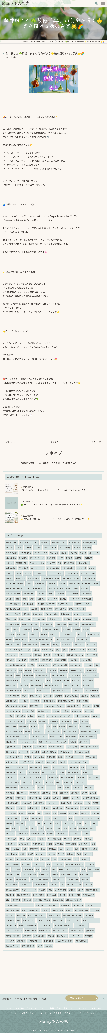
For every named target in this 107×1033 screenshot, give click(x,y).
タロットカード (35, 767)
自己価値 (9, 823)
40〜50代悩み (31, 721)
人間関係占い (20, 798)
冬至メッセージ (80, 783)
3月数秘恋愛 (95, 696)
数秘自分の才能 (44, 931)
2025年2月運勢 (88, 680)
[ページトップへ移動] (102, 998)
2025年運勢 (63, 670)
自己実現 (73, 553)
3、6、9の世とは (40, 747)
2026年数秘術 (34, 793)
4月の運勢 (41, 594)
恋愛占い (66, 629)
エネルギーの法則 (12, 818)
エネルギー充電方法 (49, 752)
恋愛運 (18, 675)
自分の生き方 (62, 936)
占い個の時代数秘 (81, 910)
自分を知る (10, 834)
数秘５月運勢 (20, 716)
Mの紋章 (34, 726)
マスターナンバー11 (77, 650)
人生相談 (86, 834)
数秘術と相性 (44, 874)
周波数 (57, 823)
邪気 (48, 680)
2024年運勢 (88, 558)
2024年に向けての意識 (89, 849)
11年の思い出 (11, 670)
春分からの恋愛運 (71, 696)
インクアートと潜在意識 (14, 583)
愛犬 (97, 665)
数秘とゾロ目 (65, 614)
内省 (41, 828)
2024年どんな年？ (40, 553)
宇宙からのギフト (44, 665)
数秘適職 (26, 614)
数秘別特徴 (60, 594)
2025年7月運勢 (85, 726)
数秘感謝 (63, 895)
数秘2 (8, 629)
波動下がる (76, 680)
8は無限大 (88, 936)
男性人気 (61, 854)
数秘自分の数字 (30, 931)
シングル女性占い (12, 696)
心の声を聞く (81, 777)
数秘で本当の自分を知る (30, 910)
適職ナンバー (83, 742)
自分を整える (39, 803)
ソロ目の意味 (26, 629)
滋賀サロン (10, 808)
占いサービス (94, 553)
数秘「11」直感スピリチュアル (33, 680)
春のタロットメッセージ (61, 691)
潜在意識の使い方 (44, 711)
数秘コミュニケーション (29, 543)
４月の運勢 (24, 701)
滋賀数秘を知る (46, 624)
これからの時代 (83, 563)
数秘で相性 (10, 895)
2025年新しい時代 (76, 670)
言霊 (59, 563)
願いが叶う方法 (74, 543)
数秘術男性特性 (81, 941)
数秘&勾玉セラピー (93, 905)
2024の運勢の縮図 (65, 859)
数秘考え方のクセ (23, 895)
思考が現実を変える (27, 788)
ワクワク (49, 828)
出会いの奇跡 (86, 660)
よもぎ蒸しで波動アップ (63, 926)
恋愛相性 (9, 573)
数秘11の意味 (39, 583)
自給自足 (22, 772)
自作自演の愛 (92, 767)
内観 (70, 818)
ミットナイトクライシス (14, 721)
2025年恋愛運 (28, 675)
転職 (54, 813)
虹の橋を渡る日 (60, 660)
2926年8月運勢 (11, 839)
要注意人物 (85, 813)
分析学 (60, 558)
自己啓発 (37, 548)
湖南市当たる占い (39, 619)
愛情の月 (51, 936)
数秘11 (15, 629)
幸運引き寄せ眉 (65, 548)
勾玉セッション (28, 920)
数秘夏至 (67, 619)
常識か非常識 (81, 568)
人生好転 (24, 828)
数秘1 (18, 599)
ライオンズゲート (76, 936)
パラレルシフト (68, 823)
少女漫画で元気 (33, 772)
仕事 (83, 869)
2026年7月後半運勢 (54, 839)
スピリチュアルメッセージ (54, 706)
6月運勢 (33, 828)
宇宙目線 (28, 757)
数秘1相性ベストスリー (53, 686)
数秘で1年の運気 (54, 915)
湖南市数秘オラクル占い (46, 604)
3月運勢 (29, 583)
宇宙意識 (84, 721)
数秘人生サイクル (12, 946)
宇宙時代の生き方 (26, 762)
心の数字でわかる (34, 941)
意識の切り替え (11, 788)
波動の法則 (40, 762)
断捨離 (79, 823)
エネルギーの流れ (12, 783)
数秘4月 (50, 594)
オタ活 (57, 828)
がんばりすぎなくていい (90, 808)
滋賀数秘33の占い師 (13, 594)
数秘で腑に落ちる (28, 946)
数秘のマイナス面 (50, 548)
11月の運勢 (10, 660)
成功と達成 (54, 885)
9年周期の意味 (91, 670)
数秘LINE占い (29, 691)
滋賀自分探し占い (55, 619)
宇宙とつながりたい (82, 716)
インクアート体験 (89, 578)
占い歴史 (69, 558)
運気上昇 (44, 634)
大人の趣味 (35, 752)
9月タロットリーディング (64, 640)
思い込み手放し (24, 844)
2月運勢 (18, 573)
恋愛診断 (9, 675)
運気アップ (31, 839)
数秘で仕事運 (23, 568)
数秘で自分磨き (28, 594)
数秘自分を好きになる (77, 609)
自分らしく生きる (56, 737)
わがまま (69, 849)
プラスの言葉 (11, 813)
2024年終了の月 (47, 650)
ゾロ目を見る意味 (51, 614)
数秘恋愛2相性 (88, 686)
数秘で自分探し (60, 609)
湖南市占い (52, 849)
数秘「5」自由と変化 (90, 675)
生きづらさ (30, 823)
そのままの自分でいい (14, 931)
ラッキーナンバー (12, 874)
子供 (54, 859)
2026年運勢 (10, 793)
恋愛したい (54, 634)
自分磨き (63, 599)
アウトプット (58, 864)
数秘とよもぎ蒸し (73, 920)
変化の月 (31, 716)
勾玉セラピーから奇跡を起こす (47, 905)
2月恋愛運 (27, 573)
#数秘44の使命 (27, 462)
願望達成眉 (87, 548)
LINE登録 (47, 798)
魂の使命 (31, 813)
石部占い (37, 629)
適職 (93, 844)
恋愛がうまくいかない (87, 828)
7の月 (65, 828)
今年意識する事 (21, 563)
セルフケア (38, 783)
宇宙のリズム (91, 757)
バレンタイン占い (72, 573)
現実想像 (25, 818)
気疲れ (94, 823)
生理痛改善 (10, 920)
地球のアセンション (13, 747)
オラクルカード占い (88, 573)
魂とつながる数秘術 (70, 731)
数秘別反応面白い (12, 890)
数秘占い (45, 869)
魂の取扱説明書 (71, 737)
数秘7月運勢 (73, 624)
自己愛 (47, 818)
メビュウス (10, 941)
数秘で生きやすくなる (73, 900)
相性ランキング (35, 696)
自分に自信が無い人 (13, 614)
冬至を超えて (77, 788)
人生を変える (75, 834)
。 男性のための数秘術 (64, 941)
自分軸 (22, 854)
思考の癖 (9, 798)
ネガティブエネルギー (61, 680)
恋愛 (36, 859)
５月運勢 (9, 716)
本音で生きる (48, 941)
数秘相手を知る (11, 543)
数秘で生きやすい (76, 931)
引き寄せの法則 (28, 711)
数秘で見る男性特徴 (29, 874)
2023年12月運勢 (11, 553)
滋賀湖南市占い (57, 910)
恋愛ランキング (39, 670)
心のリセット (38, 731)
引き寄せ (22, 813)
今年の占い (10, 915)
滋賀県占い (34, 634)
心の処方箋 (59, 844)
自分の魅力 (85, 880)
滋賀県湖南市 (65, 905)
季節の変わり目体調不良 (74, 864)
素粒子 (58, 783)
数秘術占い (88, 839)
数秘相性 (83, 553)
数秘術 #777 (73, 726)
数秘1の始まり (66, 803)
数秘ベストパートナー (72, 686)
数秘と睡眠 (23, 558)
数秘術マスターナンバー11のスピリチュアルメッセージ (25, 589)
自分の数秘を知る (12, 910)
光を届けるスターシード (74, 757)
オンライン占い (93, 634)
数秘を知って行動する (42, 900)
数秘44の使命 (39, 757)
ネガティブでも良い (60, 767)
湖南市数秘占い (11, 701)
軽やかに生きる (11, 762)
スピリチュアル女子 (13, 711)
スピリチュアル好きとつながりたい (59, 716)
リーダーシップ (25, 655)
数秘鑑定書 (21, 915)
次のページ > (97, 442)
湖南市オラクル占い (65, 604)
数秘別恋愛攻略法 (40, 885)
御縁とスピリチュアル (66, 701)
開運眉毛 (77, 548)
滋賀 (25, 849)
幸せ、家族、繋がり (30, 645)
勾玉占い (9, 578)
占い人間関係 (11, 558)
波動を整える (26, 803)
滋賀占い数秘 (22, 634)
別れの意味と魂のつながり (15, 665)
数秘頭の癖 (27, 936)
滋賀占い (69, 910)
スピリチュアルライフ (14, 757)
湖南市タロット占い (90, 619)
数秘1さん (87, 854)
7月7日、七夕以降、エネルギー (17, 737)
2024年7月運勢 (61, 624)
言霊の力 (37, 655)
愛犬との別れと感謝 (60, 665)
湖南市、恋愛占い (42, 675)
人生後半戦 (54, 721)
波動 (82, 767)
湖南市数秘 (46, 793)
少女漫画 (61, 772)
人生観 (49, 844)
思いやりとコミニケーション (16, 706)
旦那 (76, 849)
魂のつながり (51, 762)
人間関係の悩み (22, 834)
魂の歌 (60, 757)
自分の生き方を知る (37, 563)
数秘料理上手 (51, 895)
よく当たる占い (74, 675)
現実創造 (95, 716)
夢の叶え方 (92, 650)
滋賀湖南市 (34, 849)
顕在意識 (50, 834)
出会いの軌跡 (73, 660)
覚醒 (54, 726)
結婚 (37, 869)
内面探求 (28, 548)
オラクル (67, 839)
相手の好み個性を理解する (40, 880)
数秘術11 (62, 583)
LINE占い (81, 634)
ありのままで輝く (73, 706)
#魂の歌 (56, 462)
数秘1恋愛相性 (36, 686)
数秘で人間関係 (38, 895)
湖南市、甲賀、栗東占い (51, 629)
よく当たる (90, 864)
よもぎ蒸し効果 (72, 880)
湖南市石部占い (28, 604)
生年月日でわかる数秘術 (27, 926)
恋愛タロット (79, 645)
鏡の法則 (63, 762)
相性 (7, 869)
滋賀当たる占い (36, 818)
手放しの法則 (83, 844)
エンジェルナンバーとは (82, 614)
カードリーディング (74, 885)
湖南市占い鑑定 (33, 808)
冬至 (20, 670)
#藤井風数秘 (43, 462)
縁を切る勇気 (73, 813)
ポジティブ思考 (91, 655)
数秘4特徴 (84, 589)
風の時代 (41, 716)
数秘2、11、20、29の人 (30, 624)
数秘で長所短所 (33, 578)
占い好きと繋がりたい (91, 798)
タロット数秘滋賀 (12, 624)
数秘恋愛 (86, 629)
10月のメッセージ (66, 752)
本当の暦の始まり (12, 803)
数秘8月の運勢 (39, 936)
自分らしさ (54, 553)
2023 (7, 900)
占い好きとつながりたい (89, 747)
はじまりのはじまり (82, 752)
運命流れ (64, 553)
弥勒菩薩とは (76, 711)
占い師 (40, 946)
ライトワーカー (11, 655)
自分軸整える (58, 808)
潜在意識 (72, 890)
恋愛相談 (73, 828)
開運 (62, 885)
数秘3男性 (9, 859)
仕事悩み (47, 813)
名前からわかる (11, 885)
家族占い (45, 910)
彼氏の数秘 (90, 931)
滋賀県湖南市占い (37, 834)
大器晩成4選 (45, 645)
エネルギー (48, 823)
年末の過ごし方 (75, 665)
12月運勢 (31, 665)
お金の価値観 (11, 568)
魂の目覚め (43, 721)
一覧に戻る (53, 442)
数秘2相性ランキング (13, 691)
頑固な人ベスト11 (34, 798)
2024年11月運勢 (46, 660)
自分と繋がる (22, 793)
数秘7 (25, 599)
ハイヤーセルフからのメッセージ (18, 650)
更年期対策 (89, 915)
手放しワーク (11, 844)
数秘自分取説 (58, 900)
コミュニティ (40, 854)
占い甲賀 (77, 619)
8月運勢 (73, 742)
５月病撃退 (41, 599)
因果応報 (95, 813)
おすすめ (51, 854)
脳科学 (84, 793)
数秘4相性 (58, 696)
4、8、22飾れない (86, 874)
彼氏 (50, 890)
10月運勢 (36, 650)
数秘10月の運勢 (58, 880)
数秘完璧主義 (86, 594)
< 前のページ (10, 442)
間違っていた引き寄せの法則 (16, 767)
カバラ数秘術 (11, 926)
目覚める (62, 726)
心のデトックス (58, 655)
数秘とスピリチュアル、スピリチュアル (53, 742)
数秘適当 (9, 599)
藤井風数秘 (51, 757)
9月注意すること (21, 640)
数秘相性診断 (23, 726)
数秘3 (58, 650)
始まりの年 (64, 793)
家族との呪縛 (11, 726)
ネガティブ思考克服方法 (50, 578)
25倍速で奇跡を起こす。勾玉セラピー (19, 905)
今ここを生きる (25, 553)
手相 (41, 726)
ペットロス (88, 665)
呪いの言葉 (51, 563)
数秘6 (76, 721)
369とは (56, 711)
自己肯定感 (74, 767)
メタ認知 (41, 788)
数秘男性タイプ (25, 885)
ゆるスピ (47, 767)
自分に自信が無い (12, 864)
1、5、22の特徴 (72, 594)
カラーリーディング (56, 573)
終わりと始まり (72, 747)
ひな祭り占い (77, 691)
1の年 (55, 793)
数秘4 (54, 869)
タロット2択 (91, 645)
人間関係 (63, 813)
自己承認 (9, 880)
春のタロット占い (43, 691)
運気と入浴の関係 (45, 926)
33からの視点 (28, 869)
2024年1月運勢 (69, 563)
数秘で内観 (27, 900)
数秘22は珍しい (58, 920)
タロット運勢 (22, 660)
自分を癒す (89, 788)
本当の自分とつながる (39, 737)
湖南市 (80, 890)
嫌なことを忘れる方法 (75, 655)
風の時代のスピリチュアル (90, 731)
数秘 (48, 864)
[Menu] (103, 3)
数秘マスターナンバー (69, 874)
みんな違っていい (81, 926)
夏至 (48, 726)
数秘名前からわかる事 (24, 859)
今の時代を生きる (72, 808)
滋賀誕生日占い (24, 619)
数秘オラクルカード (29, 890)
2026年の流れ (53, 777)
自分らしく (45, 859)
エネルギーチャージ (37, 558)
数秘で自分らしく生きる (36, 915)
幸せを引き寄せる (22, 880)
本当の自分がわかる (88, 624)
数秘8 (32, 599)
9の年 (60, 788)
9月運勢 (9, 640)
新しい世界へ (11, 752)
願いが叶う (77, 839)
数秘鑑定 (66, 798)
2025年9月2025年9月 (56, 747)
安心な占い (87, 706)
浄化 (39, 823)
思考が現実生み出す (59, 543)
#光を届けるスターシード (74, 462)
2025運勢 (28, 670)
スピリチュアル (38, 864)
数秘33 (30, 854)
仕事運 (22, 839)
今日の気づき (11, 777)
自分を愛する (11, 772)
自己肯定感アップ (36, 706)
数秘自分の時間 (74, 895)
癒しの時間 (51, 558)
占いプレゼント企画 (68, 634)
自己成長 (47, 655)
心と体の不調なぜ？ (13, 604)
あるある (41, 839)
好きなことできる (48, 772)
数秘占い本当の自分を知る (72, 915)
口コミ (79, 854)
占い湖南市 (10, 634)
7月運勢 (28, 731)
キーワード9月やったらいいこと (41, 640)
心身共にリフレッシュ (91, 920)
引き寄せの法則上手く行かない (17, 609)
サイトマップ (90, 1013)
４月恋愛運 (35, 701)
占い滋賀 (34, 609)
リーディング (52, 599)
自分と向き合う (38, 844)
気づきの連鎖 (94, 777)
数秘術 (24, 696)
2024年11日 (34, 660)
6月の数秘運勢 (66, 721)
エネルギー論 (23, 752)
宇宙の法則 (68, 783)
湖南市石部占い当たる (83, 604)
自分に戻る (51, 788)
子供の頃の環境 (60, 890)
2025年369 (65, 711)
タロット (55, 874)
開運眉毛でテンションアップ (69, 869)
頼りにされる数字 (37, 568)
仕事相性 (92, 568)
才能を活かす (20, 578)
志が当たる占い (61, 834)
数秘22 (96, 706)
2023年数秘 (95, 910)
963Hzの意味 (89, 711)
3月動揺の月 (52, 583)
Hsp (7, 828)
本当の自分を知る (48, 701)
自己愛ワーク (11, 742)
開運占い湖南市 (46, 609)
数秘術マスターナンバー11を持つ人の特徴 (84, 583)
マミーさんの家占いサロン (78, 762)
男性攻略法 (45, 543)
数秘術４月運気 (82, 701)
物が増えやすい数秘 (13, 936)
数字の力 (70, 854)
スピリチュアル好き (59, 675)
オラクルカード (39, 573)
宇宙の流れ (46, 808)
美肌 (18, 920)
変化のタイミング (59, 818)
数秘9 (65, 650)
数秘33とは (88, 885)
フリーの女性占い (91, 691)
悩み (39, 813)
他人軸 (87, 803)
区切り (67, 788)
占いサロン (76, 798)
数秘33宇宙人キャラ (60, 931)
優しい (43, 849)
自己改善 (9, 548)
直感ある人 (19, 823)
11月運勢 (42, 890)
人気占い (9, 563)
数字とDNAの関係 (53, 568)
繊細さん (15, 828)
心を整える (21, 808)
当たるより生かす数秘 (88, 737)
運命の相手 (48, 696)
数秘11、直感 (11, 686)
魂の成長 (55, 645)
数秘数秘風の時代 (12, 680)
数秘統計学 (16, 900)
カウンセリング (11, 854)
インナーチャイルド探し (27, 742)
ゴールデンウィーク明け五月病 (80, 599)
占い (61, 849)
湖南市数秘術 (78, 905)
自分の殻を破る (68, 568)
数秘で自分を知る (92, 890)
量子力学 (93, 793)
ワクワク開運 (23, 686)
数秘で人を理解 (93, 869)
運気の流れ (75, 793)
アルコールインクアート (71, 578)
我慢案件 (96, 803)
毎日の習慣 (26, 864)
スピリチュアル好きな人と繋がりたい (32, 777)
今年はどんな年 (88, 895)
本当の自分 (16, 849)
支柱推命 (48, 946)
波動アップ (27, 747)
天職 (7, 849)
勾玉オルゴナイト (44, 920)
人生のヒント (66, 645)
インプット (16, 869)
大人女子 (56, 798)
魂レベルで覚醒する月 (14, 731)
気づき (87, 823)
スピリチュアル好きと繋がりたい (87, 818)
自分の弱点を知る (89, 543)
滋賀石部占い (11, 619)
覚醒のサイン (26, 783)
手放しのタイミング (53, 731)
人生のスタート (52, 803)
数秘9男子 (76, 629)
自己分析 (19, 548)
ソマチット (49, 783)
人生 (76, 859)
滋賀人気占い (37, 614)
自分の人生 (78, 803)
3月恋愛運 (84, 696)
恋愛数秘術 (52, 670)
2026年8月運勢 (71, 844)
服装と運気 (21, 941)
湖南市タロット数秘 (13, 645)
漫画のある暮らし (73, 772)
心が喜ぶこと (87, 772)
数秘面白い (84, 859)
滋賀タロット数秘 (83, 640)
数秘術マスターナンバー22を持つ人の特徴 (63, 589)
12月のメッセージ (67, 777)
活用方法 (78, 558)
